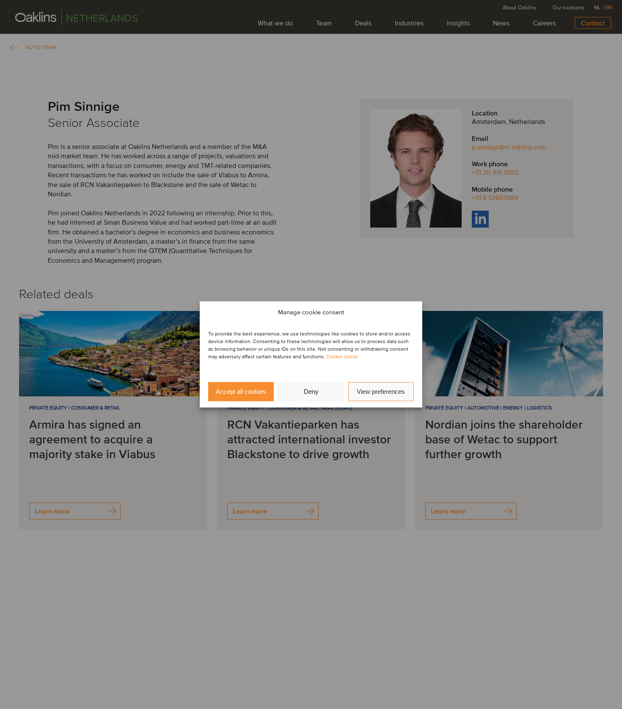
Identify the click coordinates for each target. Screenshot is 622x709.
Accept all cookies (241, 391)
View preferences (381, 391)
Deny (311, 391)
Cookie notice (342, 357)
